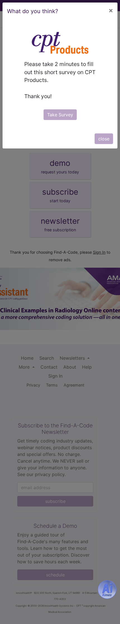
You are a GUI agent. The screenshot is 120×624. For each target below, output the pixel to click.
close (103, 139)
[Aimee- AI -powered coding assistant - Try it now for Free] (107, 589)
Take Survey (60, 114)
